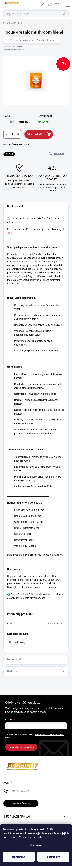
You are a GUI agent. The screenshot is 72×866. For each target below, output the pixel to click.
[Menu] (67, 4)
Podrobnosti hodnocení (48, 40)
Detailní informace (14, 145)
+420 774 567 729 (20, 791)
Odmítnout (18, 857)
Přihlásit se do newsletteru (21, 747)
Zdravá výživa (22, 642)
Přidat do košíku (35, 134)
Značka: (13, 49)
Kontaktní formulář (21, 803)
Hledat (64, 14)
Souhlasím (53, 857)
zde (40, 837)
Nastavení (36, 845)
